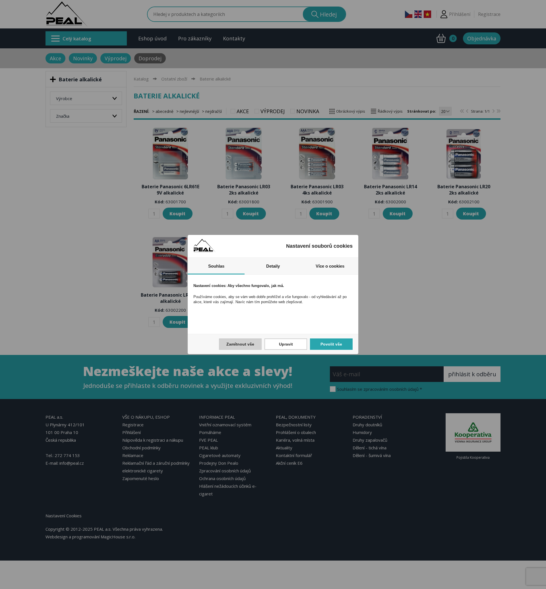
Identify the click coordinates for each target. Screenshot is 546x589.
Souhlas (216, 266)
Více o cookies (330, 266)
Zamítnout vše (240, 344)
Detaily (273, 266)
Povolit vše (331, 344)
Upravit (286, 344)
